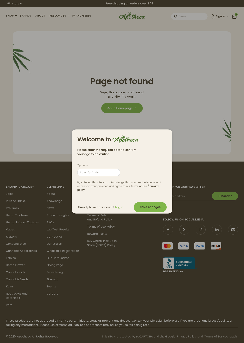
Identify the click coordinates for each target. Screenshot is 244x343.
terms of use (139, 186)
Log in (119, 207)
